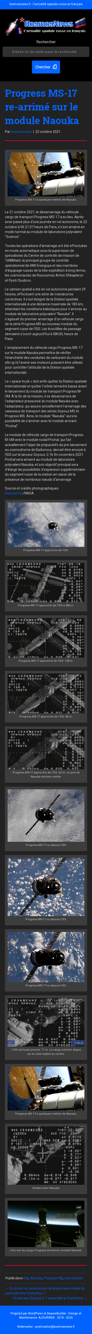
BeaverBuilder (56, 1313)
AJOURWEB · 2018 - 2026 (56, 1317)
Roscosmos (14, 493)
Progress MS (53, 1278)
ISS (25, 1278)
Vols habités (73, 1278)
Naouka (36, 1278)
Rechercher (46, 42)
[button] (46, 67)
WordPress (35, 1313)
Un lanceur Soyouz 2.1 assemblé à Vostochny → (50, 1298)
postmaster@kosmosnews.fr (55, 1326)
